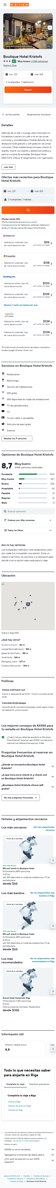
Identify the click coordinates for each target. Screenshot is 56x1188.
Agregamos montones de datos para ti (24, 1154)
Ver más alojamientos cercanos (44, 828)
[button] (5, 4)
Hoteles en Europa (41, 1176)
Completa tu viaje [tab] (15, 1084)
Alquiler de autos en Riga (19, 1105)
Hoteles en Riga (15, 1110)
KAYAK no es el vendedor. (17, 1149)
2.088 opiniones (39, 61)
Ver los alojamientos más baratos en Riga (42, 894)
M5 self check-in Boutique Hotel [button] (18, 868)
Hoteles (26, 1176)
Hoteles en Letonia (15, 1178)
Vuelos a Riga (14, 1101)
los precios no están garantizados (26, 1141)
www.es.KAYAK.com (12, 1176)
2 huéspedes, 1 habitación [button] (20, 82)
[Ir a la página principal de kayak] (19, 4)
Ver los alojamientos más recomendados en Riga (42, 960)
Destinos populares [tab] (39, 1084)
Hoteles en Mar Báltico (35, 1178)
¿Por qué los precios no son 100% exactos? (21, 1160)
